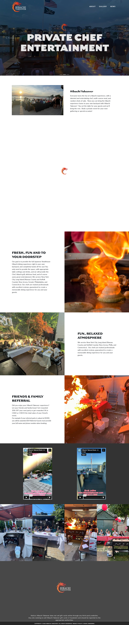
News (112, 6)
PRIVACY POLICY (77, 623)
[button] (54, 559)
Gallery (103, 6)
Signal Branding (89, 623)
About (92, 6)
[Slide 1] (61, 74)
